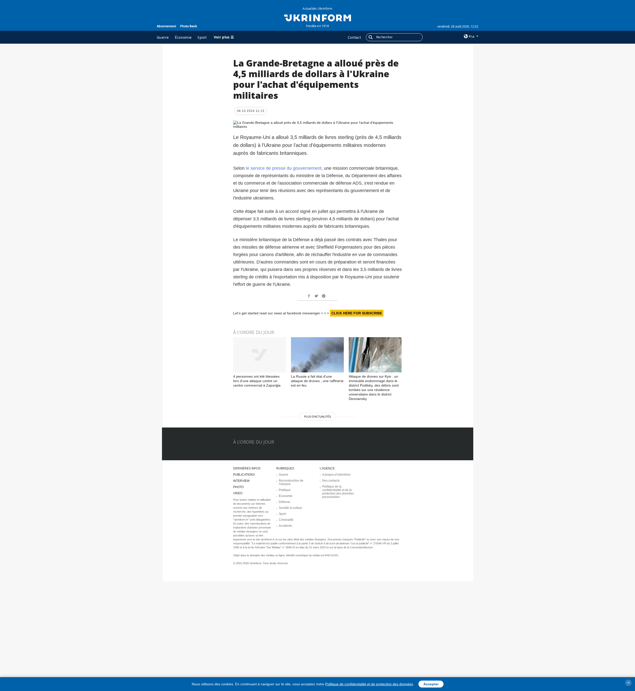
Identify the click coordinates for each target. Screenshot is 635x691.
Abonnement (166, 26)
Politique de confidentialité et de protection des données (369, 684)
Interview (241, 481)
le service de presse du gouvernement (283, 168)
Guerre (163, 37)
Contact (354, 37)
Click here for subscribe (356, 313)
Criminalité (286, 520)
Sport (202, 37)
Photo (238, 487)
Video (237, 493)
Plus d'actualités (317, 416)
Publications (244, 474)
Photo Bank (188, 26)
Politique (285, 490)
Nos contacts (331, 480)
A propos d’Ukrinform (336, 474)
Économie (183, 37)
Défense (284, 502)
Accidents (285, 525)
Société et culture (290, 508)
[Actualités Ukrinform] (317, 17)
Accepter (431, 684)
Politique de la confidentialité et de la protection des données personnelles (338, 492)
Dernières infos (246, 468)
